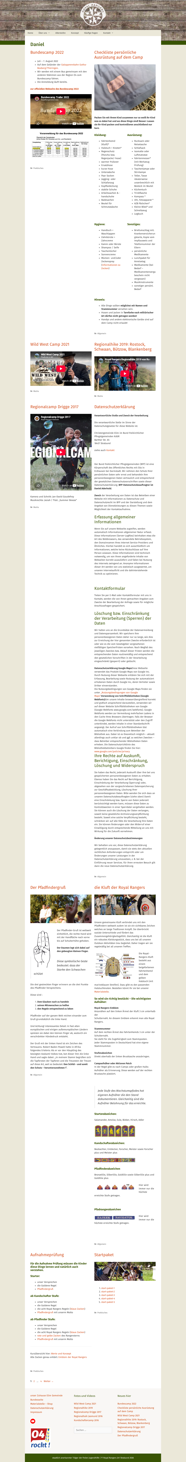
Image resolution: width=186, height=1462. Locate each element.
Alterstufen (60, 33)
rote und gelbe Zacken (49, 1335)
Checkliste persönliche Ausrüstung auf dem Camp (118, 55)
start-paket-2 (108, 1291)
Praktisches (38, 168)
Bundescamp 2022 (47, 52)
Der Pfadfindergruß (48, 887)
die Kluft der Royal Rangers (119, 887)
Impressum (36, 1412)
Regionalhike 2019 (83, 1407)
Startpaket (104, 1254)
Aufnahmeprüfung (47, 1254)
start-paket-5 (108, 1302)
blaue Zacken (77, 1308)
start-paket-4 (108, 1298)
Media (36, 391)
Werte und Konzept (61, 1353)
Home (30, 33)
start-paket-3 (108, 1295)
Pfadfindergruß (45, 1289)
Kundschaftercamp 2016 (86, 1420)
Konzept (75, 33)
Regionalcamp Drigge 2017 (54, 406)
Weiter (49, 1381)
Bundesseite (36, 1399)
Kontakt (110, 450)
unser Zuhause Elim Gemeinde (46, 1395)
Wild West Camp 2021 (49, 344)
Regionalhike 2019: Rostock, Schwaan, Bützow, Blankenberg (123, 347)
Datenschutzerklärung (114, 406)
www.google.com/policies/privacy (112, 751)
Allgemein (101, 333)
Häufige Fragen (91, 33)
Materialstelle (101, 991)
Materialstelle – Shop (41, 1403)
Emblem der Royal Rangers (72, 1357)
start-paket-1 (108, 1288)
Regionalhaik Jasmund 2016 (88, 1416)
